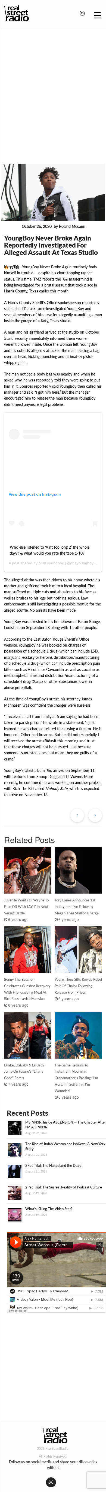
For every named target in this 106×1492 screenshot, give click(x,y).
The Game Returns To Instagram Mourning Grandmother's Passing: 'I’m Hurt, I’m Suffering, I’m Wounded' (76, 1078)
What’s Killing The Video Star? (49, 1209)
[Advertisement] (53, 88)
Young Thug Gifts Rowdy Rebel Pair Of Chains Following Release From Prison (78, 985)
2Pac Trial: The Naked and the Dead (53, 1165)
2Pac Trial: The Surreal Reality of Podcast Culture (63, 1187)
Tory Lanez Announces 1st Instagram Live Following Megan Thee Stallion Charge (77, 906)
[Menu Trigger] (97, 14)
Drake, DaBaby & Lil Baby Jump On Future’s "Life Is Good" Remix (24, 1071)
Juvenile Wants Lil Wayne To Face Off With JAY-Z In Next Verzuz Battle (26, 906)
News (11, 226)
